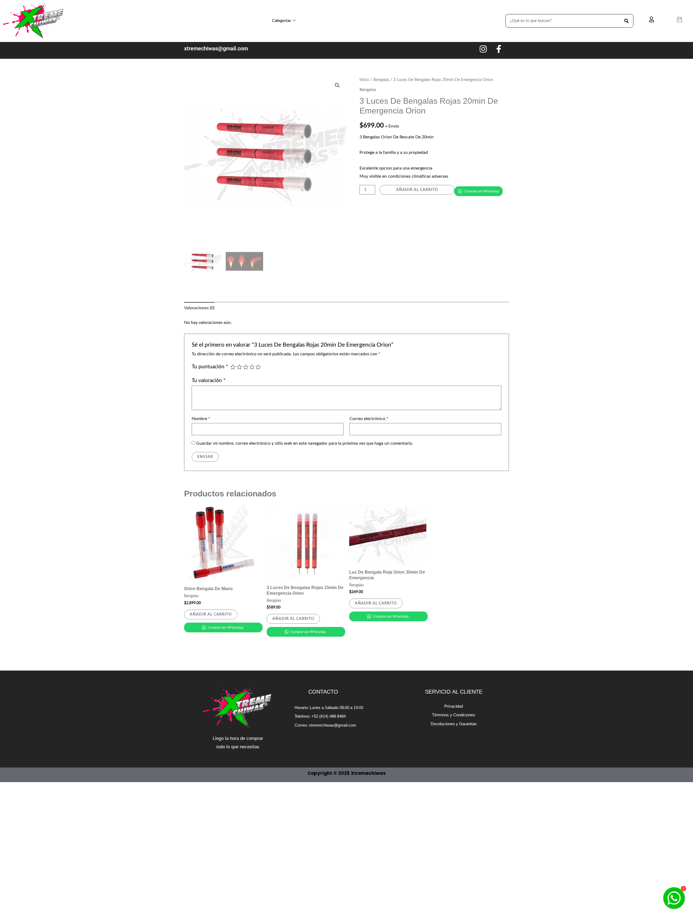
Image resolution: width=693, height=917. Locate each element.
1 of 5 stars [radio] (233, 366)
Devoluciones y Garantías (454, 723)
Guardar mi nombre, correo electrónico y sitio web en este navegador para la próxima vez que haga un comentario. (304, 443)
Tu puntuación (210, 366)
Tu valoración (208, 380)
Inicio (364, 80)
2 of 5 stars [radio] (239, 366)
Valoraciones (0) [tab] (199, 308)
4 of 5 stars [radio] (251, 366)
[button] (337, 85)
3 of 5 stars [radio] (245, 366)
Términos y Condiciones (453, 715)
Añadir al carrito (417, 190)
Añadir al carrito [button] (211, 614)
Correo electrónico (368, 419)
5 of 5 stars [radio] (258, 366)
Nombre (201, 419)
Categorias (281, 21)
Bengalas (381, 80)
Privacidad (453, 706)
